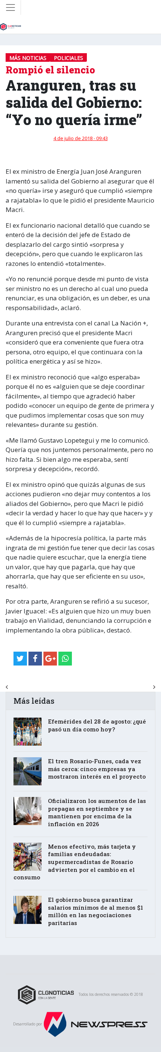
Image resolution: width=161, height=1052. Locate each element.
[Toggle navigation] (10, 7)
